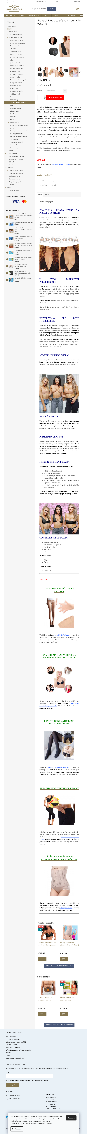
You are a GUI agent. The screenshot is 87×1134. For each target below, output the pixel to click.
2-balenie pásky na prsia (61, 164)
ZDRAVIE (9, 29)
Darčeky (11, 185)
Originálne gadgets (15, 182)
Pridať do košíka (56, 97)
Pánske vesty (14, 148)
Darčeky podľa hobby (16, 171)
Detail (42, 1014)
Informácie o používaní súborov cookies (18, 1050)
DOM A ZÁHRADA (12, 154)
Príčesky (13, 49)
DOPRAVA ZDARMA (13, 190)
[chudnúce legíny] (59, 810)
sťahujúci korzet (66, 908)
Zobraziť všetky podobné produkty (59, 966)
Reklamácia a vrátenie (13, 1047)
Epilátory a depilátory (17, 69)
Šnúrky (12, 97)
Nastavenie (16, 1129)
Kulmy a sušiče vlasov (17, 57)
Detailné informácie (43, 175)
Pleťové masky (15, 77)
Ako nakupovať (41, 2)
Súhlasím (71, 1118)
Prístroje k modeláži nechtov (19, 131)
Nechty (12, 128)
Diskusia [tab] (46, 195)
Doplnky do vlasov (16, 46)
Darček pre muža (14, 179)
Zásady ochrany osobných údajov (16, 1042)
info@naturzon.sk (14, 1096)
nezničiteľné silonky (62, 635)
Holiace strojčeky (15, 71)
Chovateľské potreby (16, 159)
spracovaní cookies (45, 1123)
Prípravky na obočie (16, 91)
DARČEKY (10, 168)
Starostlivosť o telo (15, 37)
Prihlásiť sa (12, 1085)
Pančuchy (13, 120)
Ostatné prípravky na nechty (19, 137)
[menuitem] (10, 15)
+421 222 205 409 (14, 1099)
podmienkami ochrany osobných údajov (36, 1080)
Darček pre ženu (14, 176)
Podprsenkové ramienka (18, 103)
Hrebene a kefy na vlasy (17, 43)
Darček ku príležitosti (16, 173)
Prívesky (13, 117)
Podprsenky (14, 100)
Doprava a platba (11, 1045)
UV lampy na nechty (16, 134)
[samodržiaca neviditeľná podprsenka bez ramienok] (59, 679)
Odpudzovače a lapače (16, 156)
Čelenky (12, 105)
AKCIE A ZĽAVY (11, 26)
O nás (8, 1055)
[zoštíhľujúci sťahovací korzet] (59, 881)
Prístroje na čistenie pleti (18, 80)
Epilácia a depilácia (16, 63)
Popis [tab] (40, 195)
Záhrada (11, 162)
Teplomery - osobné (16, 142)
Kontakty (9, 1053)
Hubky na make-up (16, 83)
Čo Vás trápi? (13, 32)
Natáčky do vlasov (16, 54)
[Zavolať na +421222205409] (9, 2)
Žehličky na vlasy (15, 52)
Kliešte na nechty (15, 86)
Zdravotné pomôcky (15, 35)
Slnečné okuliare (15, 114)
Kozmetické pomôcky (17, 74)
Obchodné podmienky (13, 1039)
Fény (11, 60)
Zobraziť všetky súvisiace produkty (59, 1025)
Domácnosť (13, 165)
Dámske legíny (15, 111)
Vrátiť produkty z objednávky (15, 1058)
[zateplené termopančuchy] (59, 745)
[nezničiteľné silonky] (59, 613)
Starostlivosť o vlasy (16, 40)
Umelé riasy (14, 88)
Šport (11, 151)
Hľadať (51, 9)
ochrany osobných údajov (27, 1123)
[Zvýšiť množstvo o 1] (45, 96)
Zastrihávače (14, 139)
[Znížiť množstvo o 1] (45, 98)
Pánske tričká (14, 145)
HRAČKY (9, 187)
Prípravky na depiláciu (17, 66)
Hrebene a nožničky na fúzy (19, 125)
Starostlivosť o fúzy (16, 122)
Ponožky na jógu (15, 108)
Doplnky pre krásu (15, 94)
